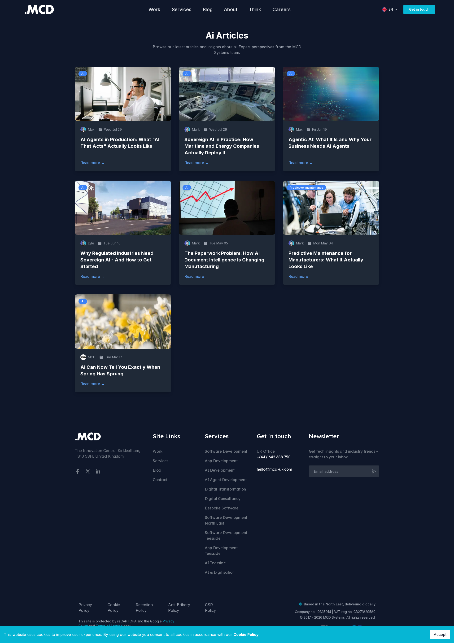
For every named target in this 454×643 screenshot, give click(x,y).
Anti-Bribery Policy (179, 607)
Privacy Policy (85, 607)
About (230, 9)
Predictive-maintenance (306, 187)
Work (154, 9)
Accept (440, 634)
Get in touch (419, 9)
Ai (82, 73)
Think (255, 9)
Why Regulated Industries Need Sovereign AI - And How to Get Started (116, 259)
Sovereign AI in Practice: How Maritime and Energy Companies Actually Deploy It (221, 146)
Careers (281, 9)
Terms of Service (109, 626)
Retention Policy (144, 607)
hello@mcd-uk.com (274, 469)
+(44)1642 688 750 (274, 457)
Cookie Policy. (246, 634)
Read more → (92, 162)
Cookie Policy (114, 607)
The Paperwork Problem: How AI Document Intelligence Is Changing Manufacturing (224, 259)
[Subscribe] (373, 471)
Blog (208, 9)
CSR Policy (210, 607)
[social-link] (77, 471)
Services (181, 9)
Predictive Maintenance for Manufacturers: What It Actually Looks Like (325, 259)
